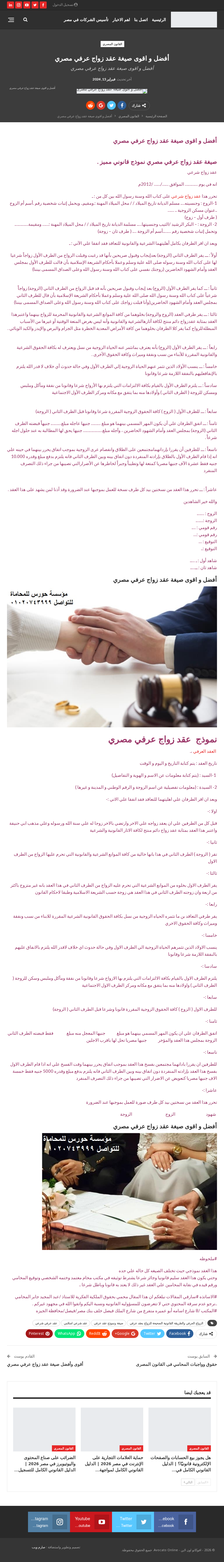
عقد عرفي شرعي (46, 1323)
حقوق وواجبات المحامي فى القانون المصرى (176, 1364)
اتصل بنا (141, 19)
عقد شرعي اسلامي (75, 1323)
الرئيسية (159, 19)
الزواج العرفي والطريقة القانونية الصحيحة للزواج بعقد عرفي (166, 1323)
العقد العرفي (204, 751)
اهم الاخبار (121, 19)
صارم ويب (38, 1547)
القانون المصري (112, 44)
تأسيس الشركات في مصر (86, 19)
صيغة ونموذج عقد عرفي (108, 1323)
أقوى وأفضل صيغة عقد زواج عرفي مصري (45, 1364)
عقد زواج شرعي (186, 196)
